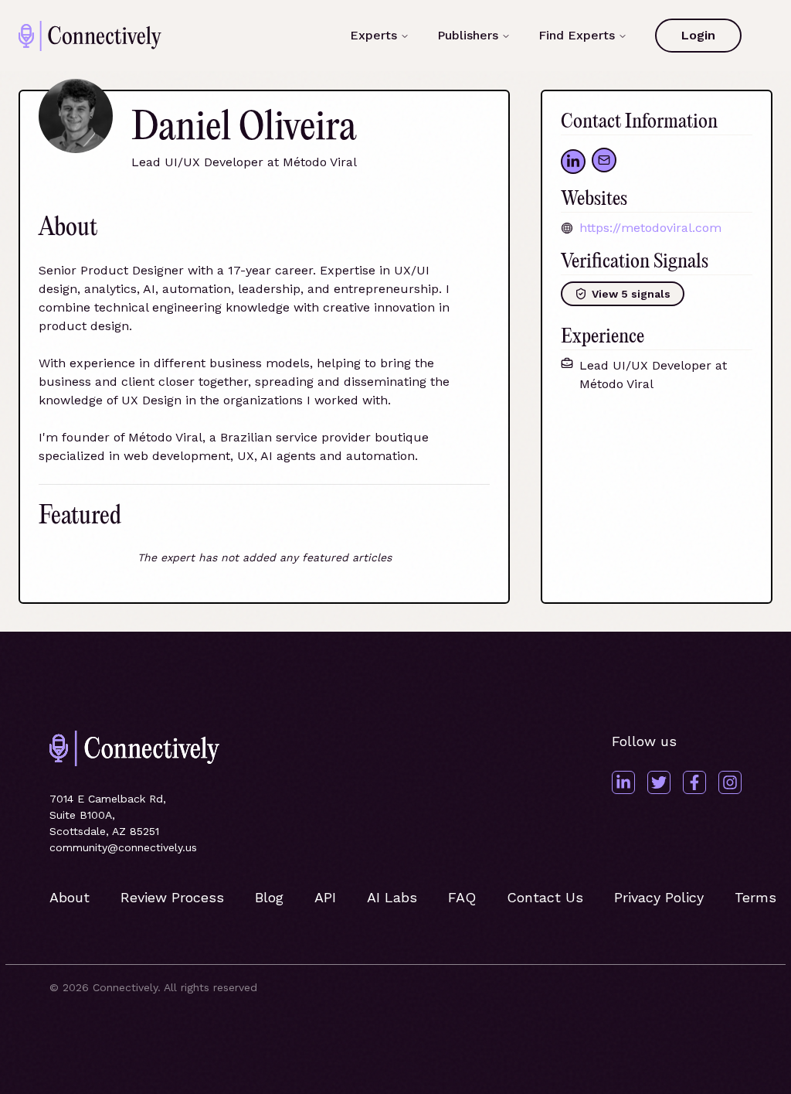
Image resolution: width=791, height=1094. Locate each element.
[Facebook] (694, 782)
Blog (269, 897)
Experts (373, 35)
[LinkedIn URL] (573, 161)
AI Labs (392, 897)
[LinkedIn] (623, 782)
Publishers (467, 35)
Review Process (172, 897)
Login (698, 35)
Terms (755, 897)
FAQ (462, 897)
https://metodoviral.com (650, 227)
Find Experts (576, 35)
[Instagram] (730, 782)
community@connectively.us (123, 847)
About (69, 897)
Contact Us (545, 897)
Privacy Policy (659, 897)
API (325, 897)
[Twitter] (658, 782)
